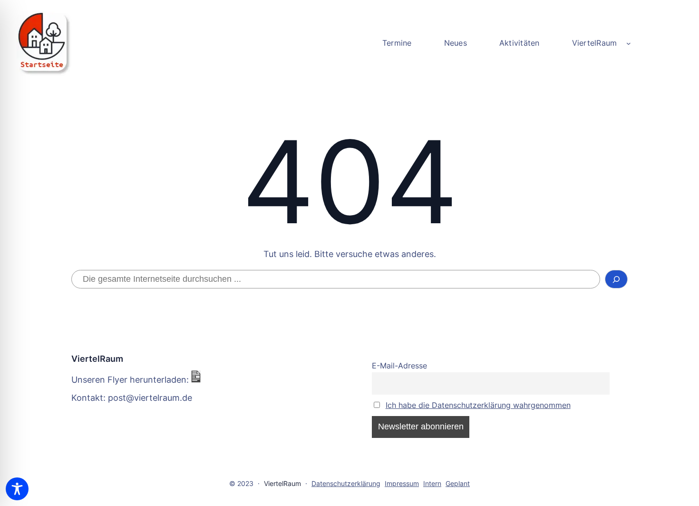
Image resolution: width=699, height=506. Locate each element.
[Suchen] (616, 279)
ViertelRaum (97, 359)
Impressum (402, 483)
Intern (432, 483)
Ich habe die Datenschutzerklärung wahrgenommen (478, 405)
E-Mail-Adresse (399, 365)
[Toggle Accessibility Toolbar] (17, 488)
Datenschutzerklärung (345, 483)
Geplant (458, 483)
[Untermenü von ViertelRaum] (628, 43)
